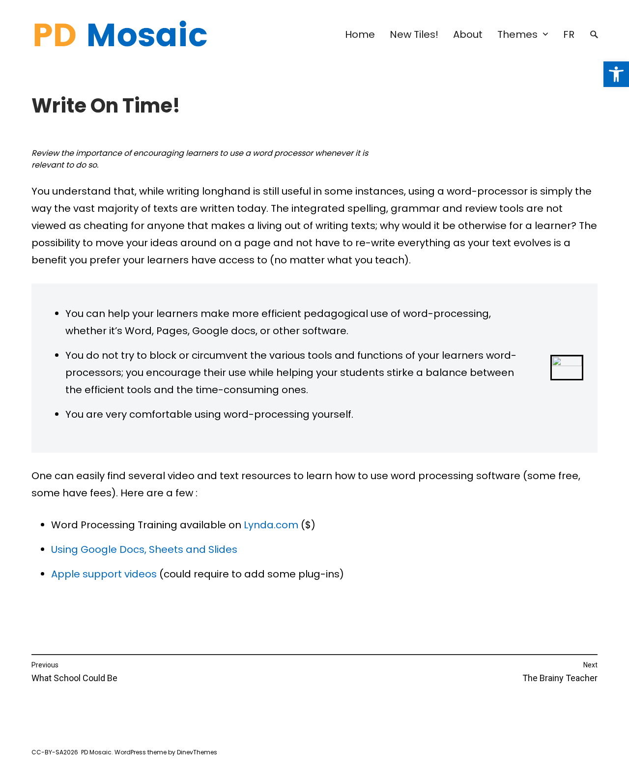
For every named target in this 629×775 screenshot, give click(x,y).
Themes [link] (517, 34)
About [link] (468, 34)
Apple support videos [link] (104, 574)
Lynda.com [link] (271, 525)
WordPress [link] (130, 752)
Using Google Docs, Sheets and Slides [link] (144, 549)
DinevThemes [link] (196, 752)
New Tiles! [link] (414, 34)
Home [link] (360, 34)
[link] (616, 74)
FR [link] (568, 34)
